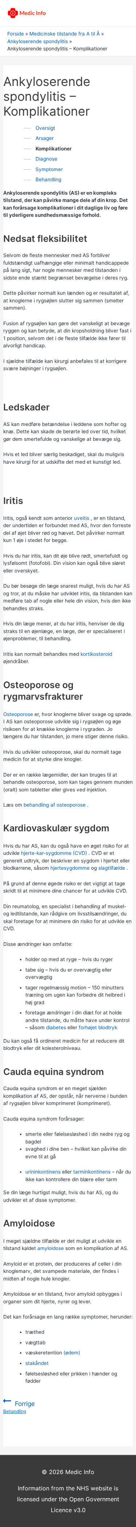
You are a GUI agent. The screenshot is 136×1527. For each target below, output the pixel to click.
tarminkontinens (92, 1172)
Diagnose (46, 159)
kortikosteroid (96, 654)
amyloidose (50, 1248)
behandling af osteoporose (55, 805)
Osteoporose (18, 714)
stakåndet (37, 1363)
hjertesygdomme (70, 868)
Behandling (48, 179)
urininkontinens (43, 1172)
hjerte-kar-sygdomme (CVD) (54, 853)
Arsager (45, 138)
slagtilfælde (111, 868)
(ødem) (71, 1353)
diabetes (56, 1027)
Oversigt (45, 128)
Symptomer (49, 169)
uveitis (81, 518)
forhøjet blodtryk (98, 1027)
